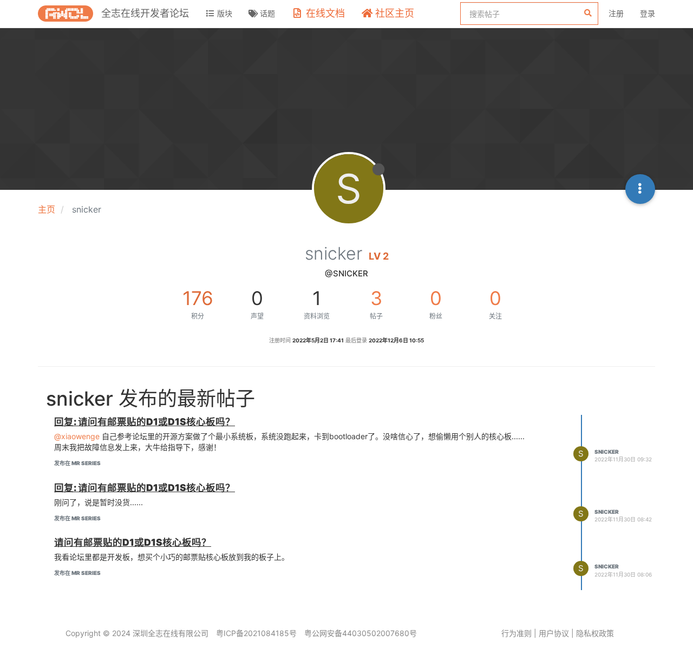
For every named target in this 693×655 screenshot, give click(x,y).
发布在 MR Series (77, 463)
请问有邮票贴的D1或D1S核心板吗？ (132, 542)
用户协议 (554, 633)
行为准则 (516, 633)
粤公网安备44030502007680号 (360, 633)
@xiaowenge (77, 436)
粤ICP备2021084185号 (256, 633)
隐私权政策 (595, 633)
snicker (606, 451)
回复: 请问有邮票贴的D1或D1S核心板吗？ (144, 421)
